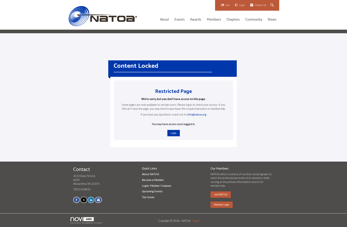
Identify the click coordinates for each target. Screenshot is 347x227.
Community (253, 19)
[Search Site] (272, 5)
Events (179, 19)
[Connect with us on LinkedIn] (91, 200)
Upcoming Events (152, 191)
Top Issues (148, 197)
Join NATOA (220, 194)
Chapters (233, 19)
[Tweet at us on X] (83, 200)
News (272, 19)
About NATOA (150, 174)
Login (173, 133)
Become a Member (153, 179)
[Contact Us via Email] (98, 200)
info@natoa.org (196, 114)
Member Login (221, 204)
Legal (195, 220)
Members (214, 19)
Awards (195, 19)
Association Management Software (86, 223)
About (164, 19)
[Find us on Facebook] (76, 200)
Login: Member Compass (156, 185)
